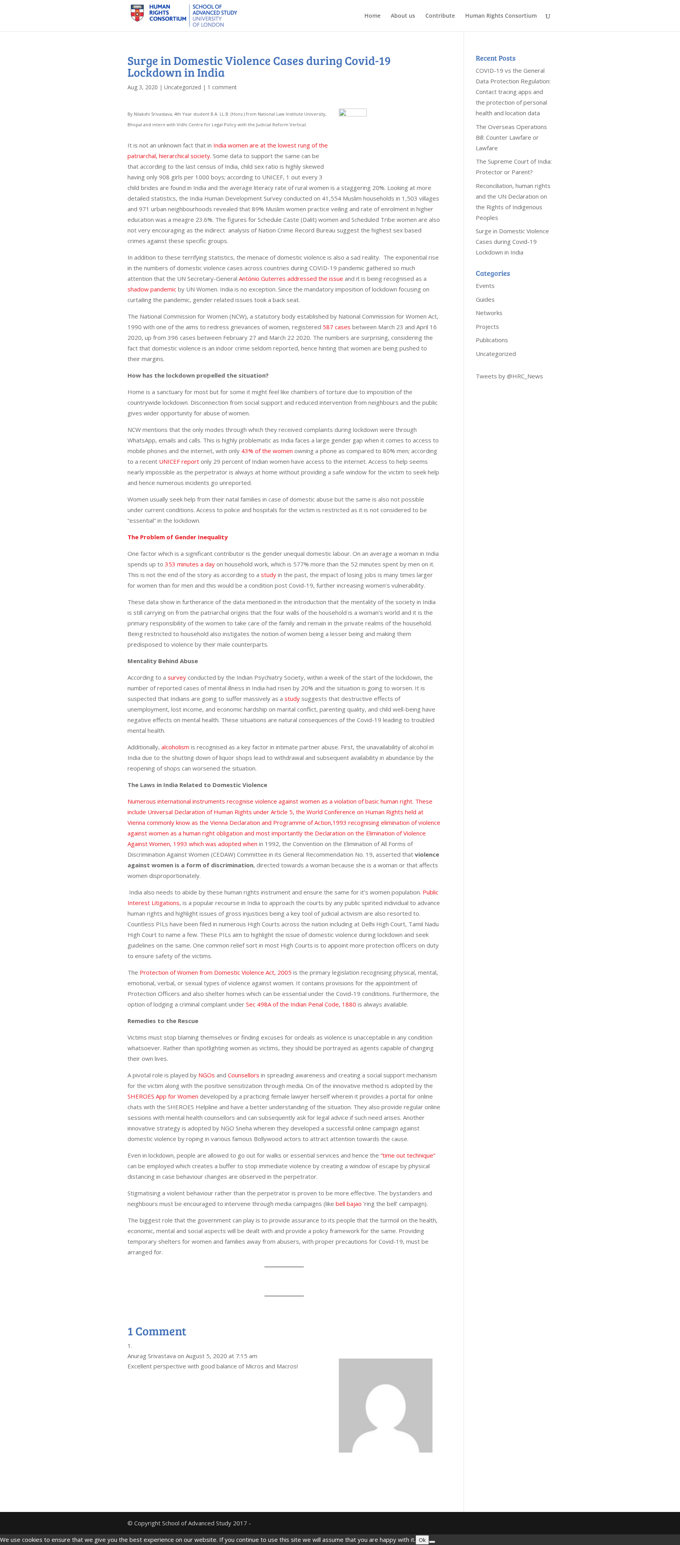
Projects (487, 326)
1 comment (222, 87)
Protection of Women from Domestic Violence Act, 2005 (216, 972)
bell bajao (349, 1204)
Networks (489, 313)
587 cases (337, 327)
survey (177, 677)
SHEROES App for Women (163, 1096)
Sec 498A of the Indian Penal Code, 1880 (301, 1004)
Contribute (440, 16)
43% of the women (267, 451)
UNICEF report (179, 461)
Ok (422, 1539)
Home (372, 16)
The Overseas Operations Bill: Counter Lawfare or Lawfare (511, 137)
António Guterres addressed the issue (291, 278)
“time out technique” (408, 1155)
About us (403, 16)
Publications (492, 340)
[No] (432, 1542)
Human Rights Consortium (501, 16)
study (267, 575)
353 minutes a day (190, 564)
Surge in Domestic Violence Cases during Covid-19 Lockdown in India (512, 241)
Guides (485, 299)
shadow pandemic (152, 289)
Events (485, 285)
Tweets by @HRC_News (509, 376)
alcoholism (175, 747)
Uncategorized (182, 87)
